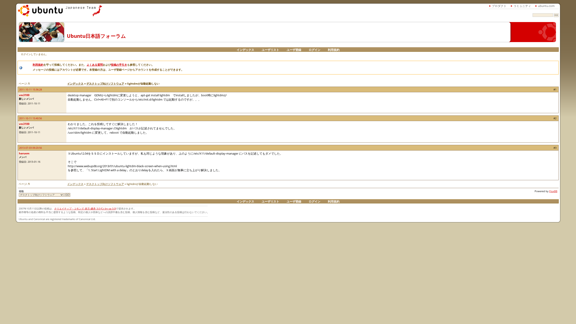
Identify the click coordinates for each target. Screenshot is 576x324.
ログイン (314, 50)
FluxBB (553, 191)
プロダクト (499, 6)
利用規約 (334, 50)
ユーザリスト (270, 50)
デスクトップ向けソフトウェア (105, 84)
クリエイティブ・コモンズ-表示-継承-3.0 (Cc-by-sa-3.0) (85, 208)
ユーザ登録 (294, 50)
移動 (21, 191)
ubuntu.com (546, 6)
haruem (24, 153)
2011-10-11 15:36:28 (30, 89)
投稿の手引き (119, 65)
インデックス (245, 50)
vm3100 (24, 95)
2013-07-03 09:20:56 (30, 147)
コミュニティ (522, 6)
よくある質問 (95, 65)
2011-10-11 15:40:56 (30, 118)
